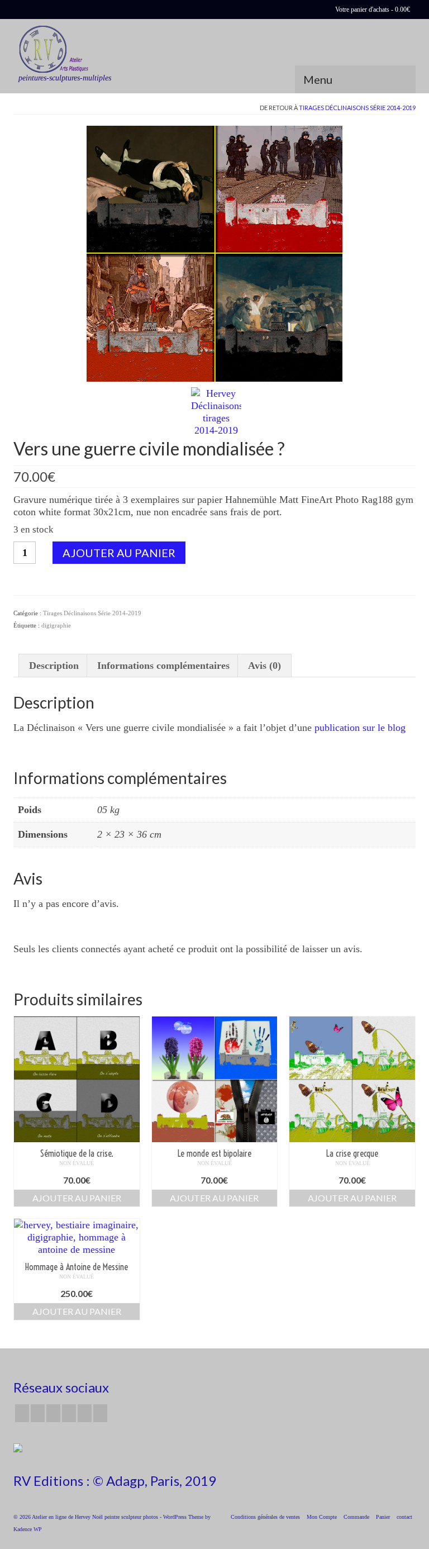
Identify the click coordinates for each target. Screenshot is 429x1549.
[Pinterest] (85, 1413)
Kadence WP (27, 1529)
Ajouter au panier (119, 552)
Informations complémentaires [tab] (163, 665)
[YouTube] (69, 1413)
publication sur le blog (360, 727)
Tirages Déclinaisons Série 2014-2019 (357, 107)
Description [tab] (54, 665)
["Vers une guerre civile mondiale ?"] (214, 252)
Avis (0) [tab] (264, 665)
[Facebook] (22, 1413)
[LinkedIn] (100, 1413)
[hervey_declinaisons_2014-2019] (216, 410)
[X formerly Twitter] (38, 1413)
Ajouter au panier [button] (76, 1197)
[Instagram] (53, 1413)
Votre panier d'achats (371, 9)
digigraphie (56, 625)
